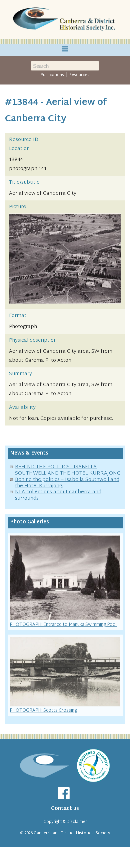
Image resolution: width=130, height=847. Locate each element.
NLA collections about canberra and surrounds (58, 495)
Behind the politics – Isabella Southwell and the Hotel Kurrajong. (67, 483)
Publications (52, 75)
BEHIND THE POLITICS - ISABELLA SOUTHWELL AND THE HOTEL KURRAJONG (68, 470)
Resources (79, 75)
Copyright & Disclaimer (65, 822)
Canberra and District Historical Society (72, 833)
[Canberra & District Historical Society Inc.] (65, 20)
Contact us (65, 808)
